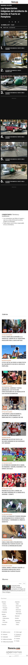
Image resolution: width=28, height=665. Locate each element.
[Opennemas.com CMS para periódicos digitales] (14, 653)
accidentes (12, 27)
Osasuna (4, 624)
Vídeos (17, 624)
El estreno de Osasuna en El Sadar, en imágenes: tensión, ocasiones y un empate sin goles (14, 467)
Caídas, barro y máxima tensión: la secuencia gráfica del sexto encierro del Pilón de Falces (13, 569)
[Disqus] (14, 248)
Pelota (17, 607)
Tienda (17, 641)
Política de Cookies (7, 639)
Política (4, 603)
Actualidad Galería (15, 585)
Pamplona (4, 612)
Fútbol (17, 603)
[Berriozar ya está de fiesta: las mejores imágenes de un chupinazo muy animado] (14, 429)
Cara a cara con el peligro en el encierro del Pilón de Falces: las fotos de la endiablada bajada (12, 543)
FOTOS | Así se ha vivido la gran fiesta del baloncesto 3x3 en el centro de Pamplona (14, 364)
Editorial (4, 616)
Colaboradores (6, 618)
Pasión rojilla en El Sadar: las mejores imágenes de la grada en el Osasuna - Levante (13, 492)
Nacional (17, 616)
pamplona (5, 27)
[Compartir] (9, 22)
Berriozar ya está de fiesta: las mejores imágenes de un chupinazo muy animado (13, 441)
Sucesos (5, 605)
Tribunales (5, 607)
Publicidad (5, 637)
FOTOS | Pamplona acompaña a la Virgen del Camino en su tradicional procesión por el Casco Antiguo (13, 338)
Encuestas (5, 622)
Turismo (18, 638)
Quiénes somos (6, 632)
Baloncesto (18, 605)
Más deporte (18, 613)
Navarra (4, 602)
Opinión (4, 614)
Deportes (17, 602)
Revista (17, 618)
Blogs (4, 620)
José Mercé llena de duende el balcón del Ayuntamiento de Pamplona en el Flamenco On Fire (12, 415)
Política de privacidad (8, 641)
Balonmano (18, 609)
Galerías (5, 314)
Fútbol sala (18, 611)
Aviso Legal (19, 632)
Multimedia (18, 620)
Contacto (5, 634)
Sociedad (5, 609)
